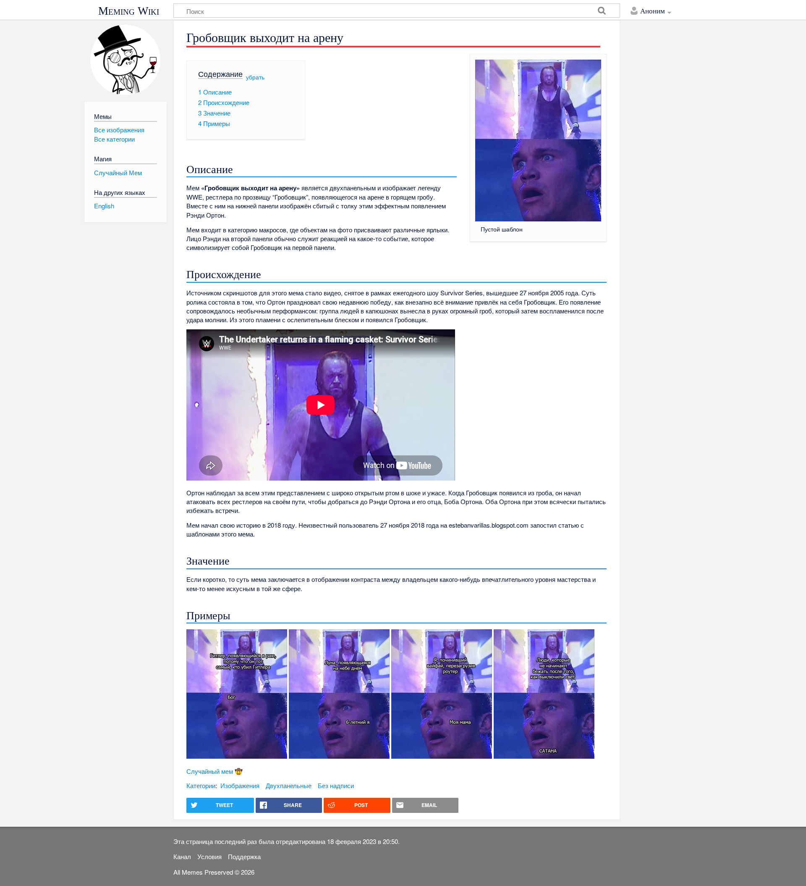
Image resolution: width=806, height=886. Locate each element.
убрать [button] (255, 76)
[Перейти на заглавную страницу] (125, 60)
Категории (200, 785)
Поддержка (244, 856)
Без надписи (336, 785)
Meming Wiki (128, 11)
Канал (182, 856)
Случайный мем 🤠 (214, 771)
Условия (209, 856)
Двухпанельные (288, 785)
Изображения (239, 785)
